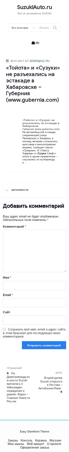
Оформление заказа (34, 447)
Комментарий (14, 226)
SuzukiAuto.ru (34, 7)
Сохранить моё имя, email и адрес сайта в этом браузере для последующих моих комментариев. (34, 332)
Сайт (6, 312)
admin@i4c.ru (40, 61)
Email (8, 295)
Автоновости (19, 189)
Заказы (13, 440)
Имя (7, 277)
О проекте (54, 443)
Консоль (26, 440)
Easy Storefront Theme (34, 431)
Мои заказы (16, 443)
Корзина (41, 440)
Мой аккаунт (35, 443)
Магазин (55, 440)
